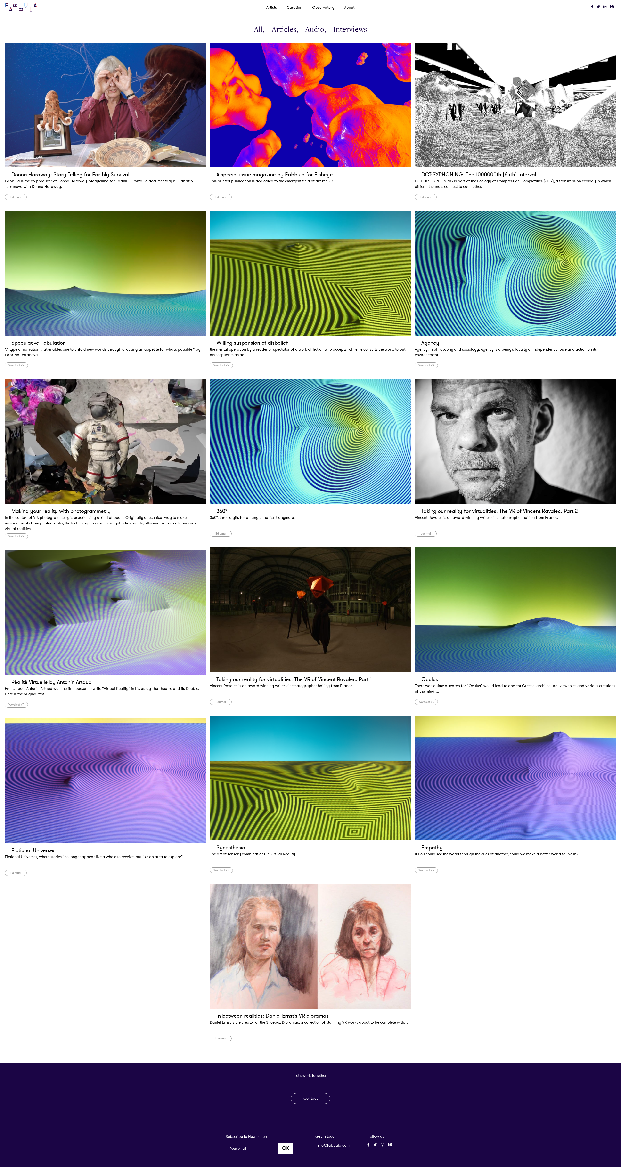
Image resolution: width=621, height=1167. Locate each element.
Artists (271, 7)
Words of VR (16, 365)
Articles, (285, 29)
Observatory (323, 7)
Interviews (350, 29)
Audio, (316, 29)
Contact (310, 1098)
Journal (426, 534)
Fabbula (21, 7)
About (349, 7)
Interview (221, 1038)
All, (260, 29)
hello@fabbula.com (332, 1145)
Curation (294, 7)
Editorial (15, 197)
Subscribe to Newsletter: (246, 1136)
